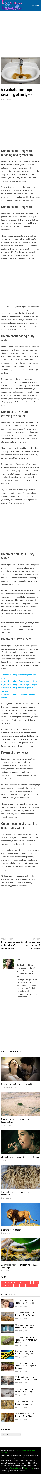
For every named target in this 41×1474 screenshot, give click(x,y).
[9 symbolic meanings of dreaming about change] (7, 1389)
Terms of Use (15, 1468)
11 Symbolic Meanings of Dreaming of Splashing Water (26, 1378)
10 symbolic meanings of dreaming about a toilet (24, 1326)
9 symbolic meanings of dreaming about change (24, 1390)
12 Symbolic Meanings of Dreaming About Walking (24, 1314)
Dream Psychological (21, 1450)
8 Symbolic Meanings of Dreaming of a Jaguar (19, 684)
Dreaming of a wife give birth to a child (17, 1084)
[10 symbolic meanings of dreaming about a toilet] (7, 1325)
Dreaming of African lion (11, 1230)
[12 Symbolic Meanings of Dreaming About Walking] (7, 1313)
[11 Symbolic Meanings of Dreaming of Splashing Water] (7, 1377)
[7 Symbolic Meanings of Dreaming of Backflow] (7, 1402)
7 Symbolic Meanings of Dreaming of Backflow (24, 1402)
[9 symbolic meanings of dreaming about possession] (7, 1300)
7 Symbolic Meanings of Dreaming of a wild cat (19, 681)
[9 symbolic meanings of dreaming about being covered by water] (7, 1363)
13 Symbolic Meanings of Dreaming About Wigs (24, 1415)
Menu (37, 5)
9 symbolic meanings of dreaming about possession (25, 1301)
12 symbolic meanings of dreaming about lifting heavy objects (26, 1339)
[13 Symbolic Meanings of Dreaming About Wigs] (7, 1414)
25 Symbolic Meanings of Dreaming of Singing (20, 1157)
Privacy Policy (28, 1468)
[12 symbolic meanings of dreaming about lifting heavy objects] (7, 1337)
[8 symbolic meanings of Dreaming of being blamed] (7, 1351)
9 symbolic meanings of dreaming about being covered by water (26, 1365)
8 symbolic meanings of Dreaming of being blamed (25, 1352)
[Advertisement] (20, 31)
